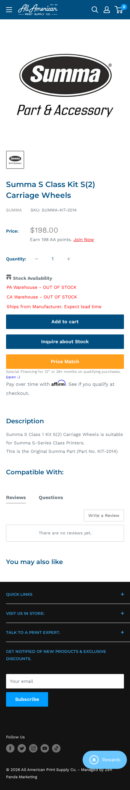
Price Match (65, 361)
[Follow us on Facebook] (10, 748)
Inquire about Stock (65, 341)
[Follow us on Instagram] (33, 748)
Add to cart (65, 321)
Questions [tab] (51, 497)
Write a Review (103, 515)
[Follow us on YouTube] (45, 748)
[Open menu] (9, 9)
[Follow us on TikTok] (56, 748)
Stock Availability (32, 278)
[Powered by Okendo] (21, 517)
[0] (119, 9)
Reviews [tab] (16, 497)
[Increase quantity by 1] (68, 259)
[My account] (107, 9)
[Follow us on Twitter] (22, 748)
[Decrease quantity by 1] (36, 259)
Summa (14, 210)
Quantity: (16, 259)
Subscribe (27, 699)
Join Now (83, 239)
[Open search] (95, 9)
